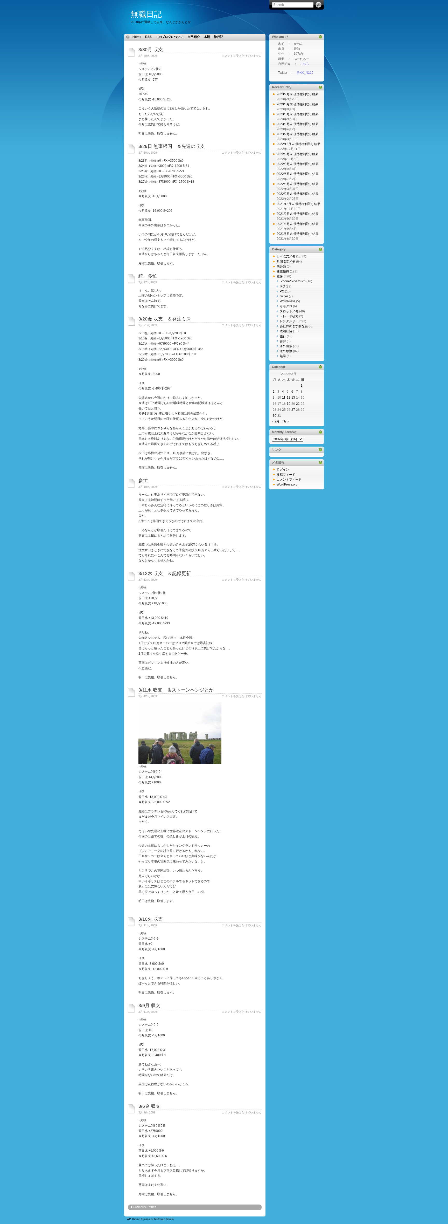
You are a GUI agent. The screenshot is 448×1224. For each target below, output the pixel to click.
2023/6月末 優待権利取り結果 (297, 114)
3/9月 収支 (149, 1005)
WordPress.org (287, 484)
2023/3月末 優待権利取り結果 (297, 124)
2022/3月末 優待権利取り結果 (297, 184)
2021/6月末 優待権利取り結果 (297, 234)
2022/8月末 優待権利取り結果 (297, 164)
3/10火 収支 (150, 919)
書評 (283, 341)
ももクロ (286, 306)
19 (288, 404)
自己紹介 (193, 37)
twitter (284, 296)
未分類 (281, 266)
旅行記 (218, 37)
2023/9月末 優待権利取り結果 (297, 94)
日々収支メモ (286, 256)
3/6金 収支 (149, 1106)
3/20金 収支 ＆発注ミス (164, 319)
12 (288, 397)
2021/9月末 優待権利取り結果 (297, 214)
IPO (282, 286)
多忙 (143, 480)
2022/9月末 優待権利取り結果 (297, 154)
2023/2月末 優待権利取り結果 (297, 134)
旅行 (283, 336)
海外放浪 (286, 351)
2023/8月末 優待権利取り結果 (297, 104)
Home (136, 37)
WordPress (287, 301)
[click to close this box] (320, 36)
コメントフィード (289, 479)
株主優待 (283, 271)
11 (283, 397)
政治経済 (286, 331)
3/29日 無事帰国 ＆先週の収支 (171, 146)
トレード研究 (289, 316)
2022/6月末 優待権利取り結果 (297, 174)
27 (293, 410)
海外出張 (286, 346)
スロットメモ (289, 311)
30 (274, 416)
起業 (283, 356)
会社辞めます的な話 (294, 326)
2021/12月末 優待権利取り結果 (298, 204)
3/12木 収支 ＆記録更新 (164, 573)
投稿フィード (286, 474)
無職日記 (146, 14)
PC (282, 291)
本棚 (207, 37)
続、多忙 (147, 276)
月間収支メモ (286, 261)
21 (298, 404)
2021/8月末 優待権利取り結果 (297, 224)
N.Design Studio (164, 1219)
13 (293, 397)
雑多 (280, 276)
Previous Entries (144, 1207)
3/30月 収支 (150, 49)
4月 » (285, 421)
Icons (146, 1219)
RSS (148, 37)
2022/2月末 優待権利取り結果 (297, 194)
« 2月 (275, 421)
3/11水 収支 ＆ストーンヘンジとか (176, 690)
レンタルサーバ (291, 321)
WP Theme (133, 1219)
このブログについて (170, 37)
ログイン (283, 469)
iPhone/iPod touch (293, 281)
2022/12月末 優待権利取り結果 (298, 144)
